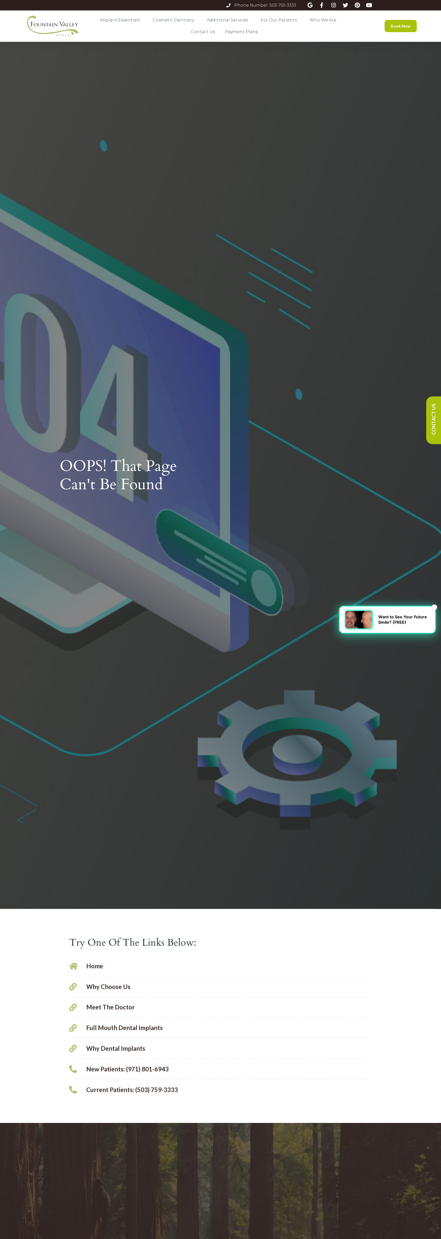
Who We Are (323, 20)
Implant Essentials (120, 20)
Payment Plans (241, 31)
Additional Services (227, 20)
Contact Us (203, 31)
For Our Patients (279, 20)
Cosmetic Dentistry (173, 20)
